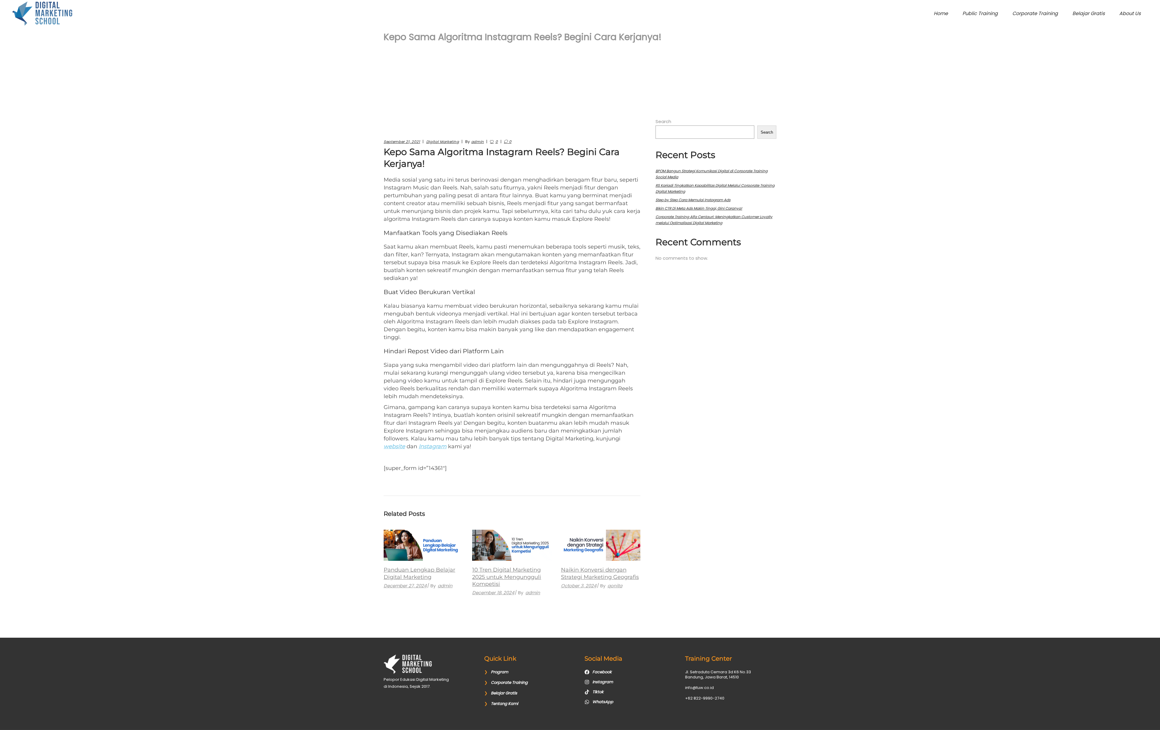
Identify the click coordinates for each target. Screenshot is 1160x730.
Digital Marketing (442, 141)
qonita (614, 585)
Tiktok (598, 691)
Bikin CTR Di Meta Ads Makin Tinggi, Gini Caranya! (699, 208)
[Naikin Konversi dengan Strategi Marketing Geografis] (600, 545)
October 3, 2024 (578, 585)
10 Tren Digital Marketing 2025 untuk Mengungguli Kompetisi (506, 577)
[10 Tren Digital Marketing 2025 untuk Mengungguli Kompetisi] (512, 545)
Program (499, 672)
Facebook (602, 671)
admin (477, 141)
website (394, 446)
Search (663, 121)
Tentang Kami (504, 703)
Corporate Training (509, 682)
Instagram (432, 446)
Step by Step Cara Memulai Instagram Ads (693, 199)
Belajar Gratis (504, 693)
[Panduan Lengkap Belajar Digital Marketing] (423, 545)
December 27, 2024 (405, 585)
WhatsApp (602, 701)
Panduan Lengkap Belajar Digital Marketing (419, 573)
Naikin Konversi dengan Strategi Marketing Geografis (600, 573)
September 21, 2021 (402, 141)
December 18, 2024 (493, 592)
